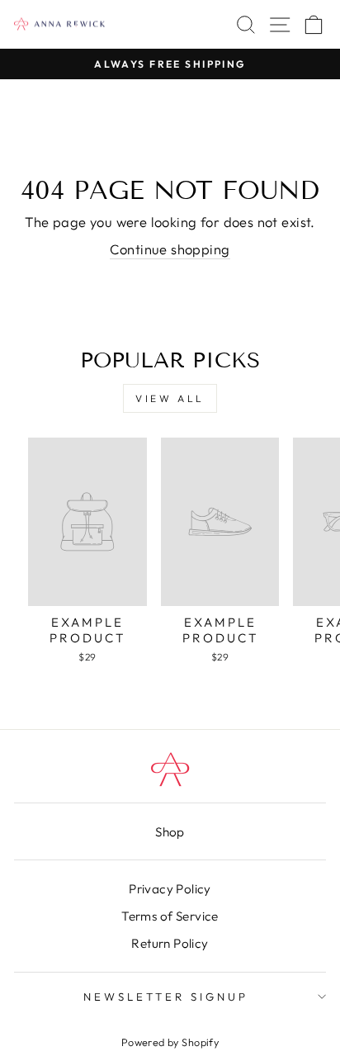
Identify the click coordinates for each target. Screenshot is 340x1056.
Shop (170, 832)
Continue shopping (169, 249)
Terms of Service (170, 916)
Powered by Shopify (170, 1042)
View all (170, 398)
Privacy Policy (170, 889)
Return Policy (169, 943)
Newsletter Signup (165, 996)
